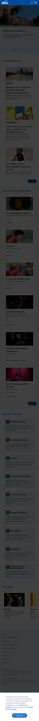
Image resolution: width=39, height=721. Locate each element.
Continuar (19, 715)
